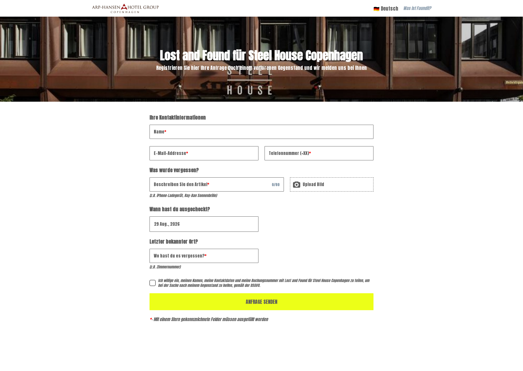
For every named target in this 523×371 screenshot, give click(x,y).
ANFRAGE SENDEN (261, 301)
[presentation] (331, 184)
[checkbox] (153, 283)
